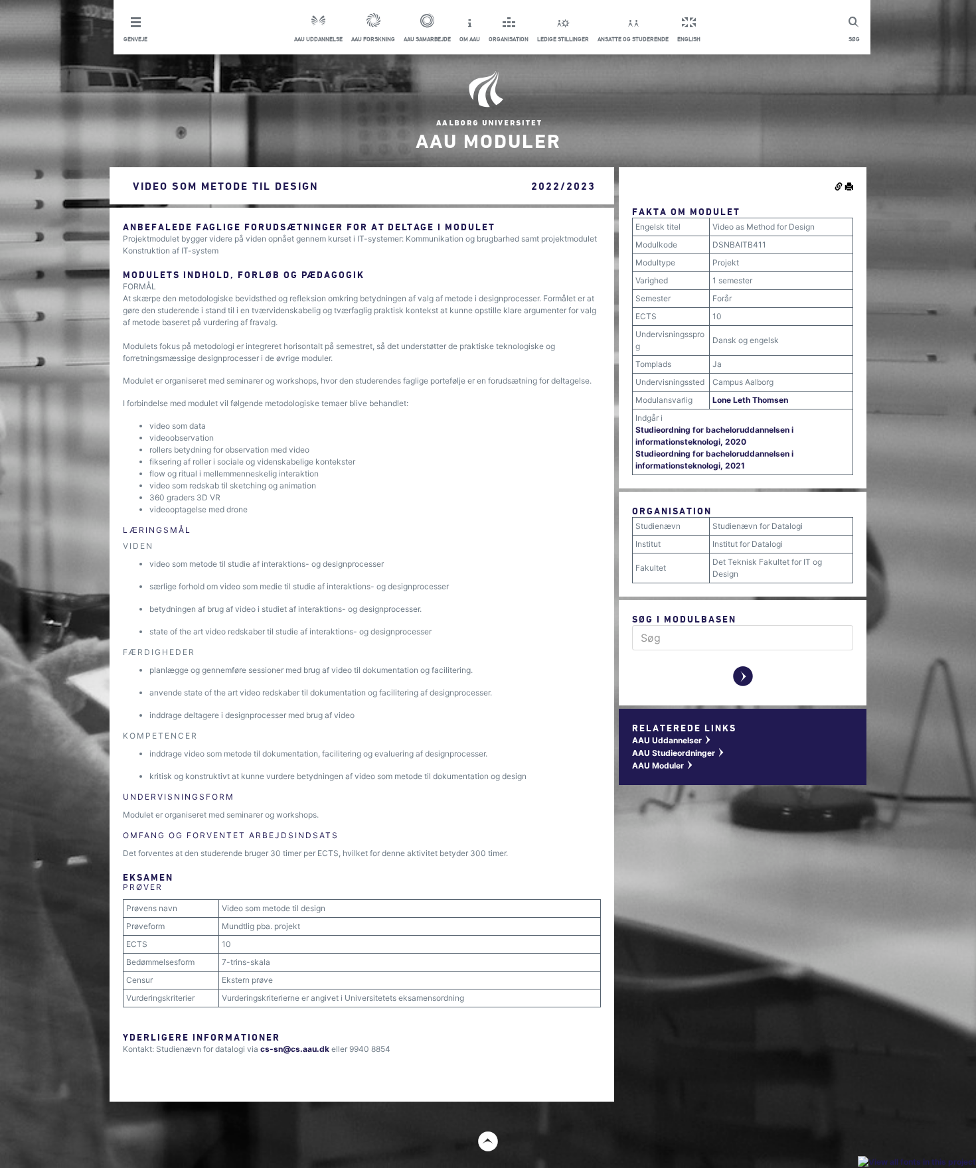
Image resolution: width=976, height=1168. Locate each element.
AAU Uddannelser (672, 740)
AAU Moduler (663, 765)
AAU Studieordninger (678, 753)
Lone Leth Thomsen (750, 400)
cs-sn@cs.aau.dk (294, 1049)
